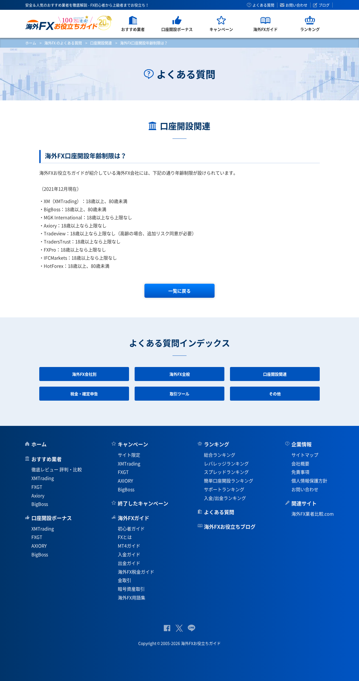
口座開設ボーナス (51, 518)
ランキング (216, 444)
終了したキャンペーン (143, 503)
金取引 (124, 580)
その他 (275, 393)
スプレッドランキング (226, 471)
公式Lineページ (191, 628)
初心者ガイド (131, 528)
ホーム (30, 42)
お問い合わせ (296, 5)
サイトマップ (304, 454)
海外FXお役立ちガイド (68, 22)
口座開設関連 (101, 42)
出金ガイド (129, 563)
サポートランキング (224, 489)
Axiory (37, 495)
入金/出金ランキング (225, 498)
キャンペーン (133, 444)
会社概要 (300, 463)
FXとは (125, 537)
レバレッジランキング (226, 463)
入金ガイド (129, 554)
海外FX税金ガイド (136, 571)
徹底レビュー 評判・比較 (56, 469)
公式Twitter (179, 628)
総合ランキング (219, 454)
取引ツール (179, 393)
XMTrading (42, 478)
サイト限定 (129, 454)
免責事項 (300, 471)
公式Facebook (167, 628)
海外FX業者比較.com (312, 513)
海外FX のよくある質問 (63, 42)
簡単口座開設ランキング (228, 480)
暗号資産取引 (131, 588)
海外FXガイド (133, 518)
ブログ (324, 5)
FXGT (36, 486)
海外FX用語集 (131, 597)
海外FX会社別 (84, 374)
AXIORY (39, 545)
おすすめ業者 (46, 459)
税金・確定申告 (84, 393)
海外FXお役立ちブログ (230, 526)
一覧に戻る (179, 290)
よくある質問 (263, 5)
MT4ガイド (129, 545)
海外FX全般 (179, 374)
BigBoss (39, 503)
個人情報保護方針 (309, 480)
